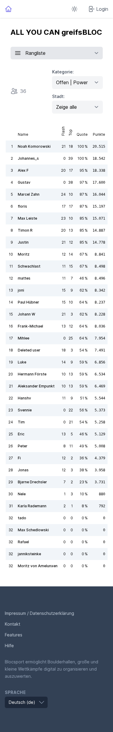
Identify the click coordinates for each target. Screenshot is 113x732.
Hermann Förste (32, 374)
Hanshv (24, 398)
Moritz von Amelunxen (38, 566)
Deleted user (29, 350)
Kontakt (12, 624)
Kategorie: (63, 71)
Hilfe (9, 645)
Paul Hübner (28, 302)
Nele (22, 494)
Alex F (23, 170)
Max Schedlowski (33, 530)
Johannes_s (28, 158)
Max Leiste (27, 218)
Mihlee (23, 338)
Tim (21, 422)
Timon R (25, 230)
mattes (24, 278)
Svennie (25, 410)
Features (13, 634)
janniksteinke (29, 554)
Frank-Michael (30, 326)
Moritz (24, 254)
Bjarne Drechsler (32, 482)
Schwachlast (29, 266)
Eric (21, 434)
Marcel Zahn (28, 194)
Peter (22, 446)
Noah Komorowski (34, 146)
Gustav (24, 182)
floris (22, 206)
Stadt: (58, 96)
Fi (19, 458)
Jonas (23, 470)
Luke (22, 362)
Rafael (23, 542)
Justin (23, 242)
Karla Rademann (32, 506)
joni (21, 290)
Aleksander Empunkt (36, 386)
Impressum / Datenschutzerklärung (39, 613)
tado (22, 518)
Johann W (26, 314)
